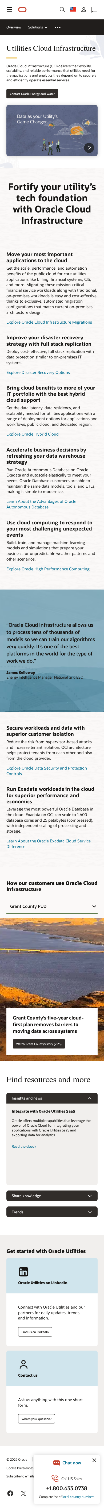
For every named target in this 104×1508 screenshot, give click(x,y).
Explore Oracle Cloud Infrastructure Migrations (49, 322)
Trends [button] (17, 1212)
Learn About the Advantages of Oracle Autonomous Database (41, 504)
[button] (9, 9)
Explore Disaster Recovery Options (38, 372)
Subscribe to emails (20, 1476)
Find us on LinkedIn (35, 1332)
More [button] (60, 27)
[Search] (62, 9)
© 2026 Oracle (16, 1459)
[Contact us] (94, 9)
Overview (13, 27)
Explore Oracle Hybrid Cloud (32, 434)
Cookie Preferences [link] (20, 1468)
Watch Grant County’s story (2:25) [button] (39, 1044)
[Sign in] (84, 9)
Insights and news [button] (27, 1098)
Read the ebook (24, 1146)
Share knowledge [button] (26, 1195)
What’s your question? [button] (36, 1419)
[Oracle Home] (22, 10)
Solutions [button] (35, 27)
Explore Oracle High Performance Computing (48, 568)
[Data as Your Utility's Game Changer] (52, 130)
